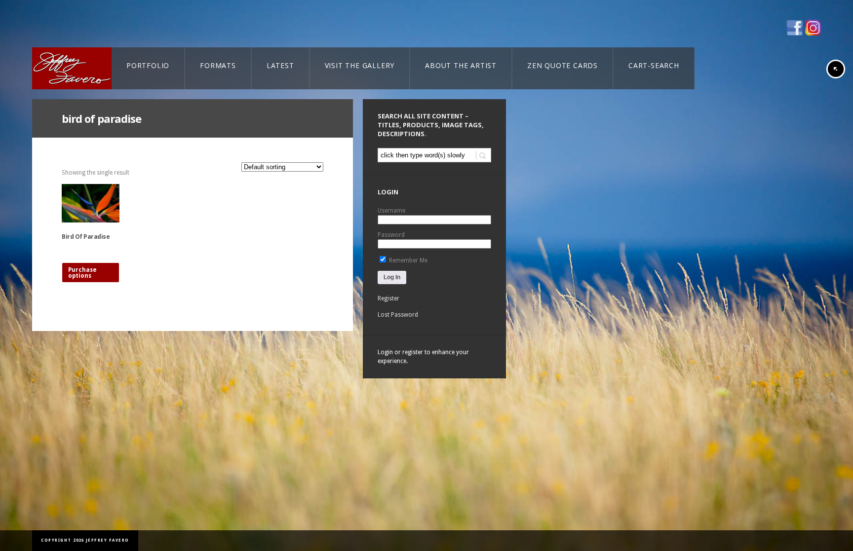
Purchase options (82, 272)
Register (388, 298)
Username (391, 210)
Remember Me (407, 260)
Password (391, 234)
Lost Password (398, 314)
